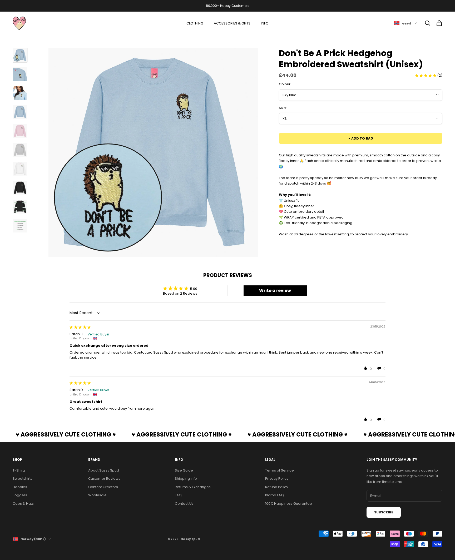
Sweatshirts (22, 478)
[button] (426, 75)
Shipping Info (186, 478)
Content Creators (103, 486)
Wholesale (97, 495)
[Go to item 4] (20, 112)
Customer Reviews (104, 478)
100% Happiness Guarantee (288, 503)
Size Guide (184, 470)
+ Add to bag (360, 138)
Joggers (20, 495)
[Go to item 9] (20, 206)
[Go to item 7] (20, 168)
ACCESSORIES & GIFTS (232, 23)
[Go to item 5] (20, 130)
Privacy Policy (276, 478)
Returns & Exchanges (193, 486)
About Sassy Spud (103, 470)
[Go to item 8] (20, 187)
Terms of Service (279, 470)
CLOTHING (194, 23)
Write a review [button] (275, 291)
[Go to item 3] (20, 93)
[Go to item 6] (20, 149)
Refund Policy (276, 486)
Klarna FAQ (274, 495)
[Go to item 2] (20, 74)
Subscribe (383, 512)
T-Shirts (19, 470)
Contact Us (184, 503)
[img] (80, 327)
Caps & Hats (23, 503)
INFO (265, 23)
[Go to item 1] (20, 55)
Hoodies (20, 486)
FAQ (178, 495)
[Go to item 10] (20, 225)
